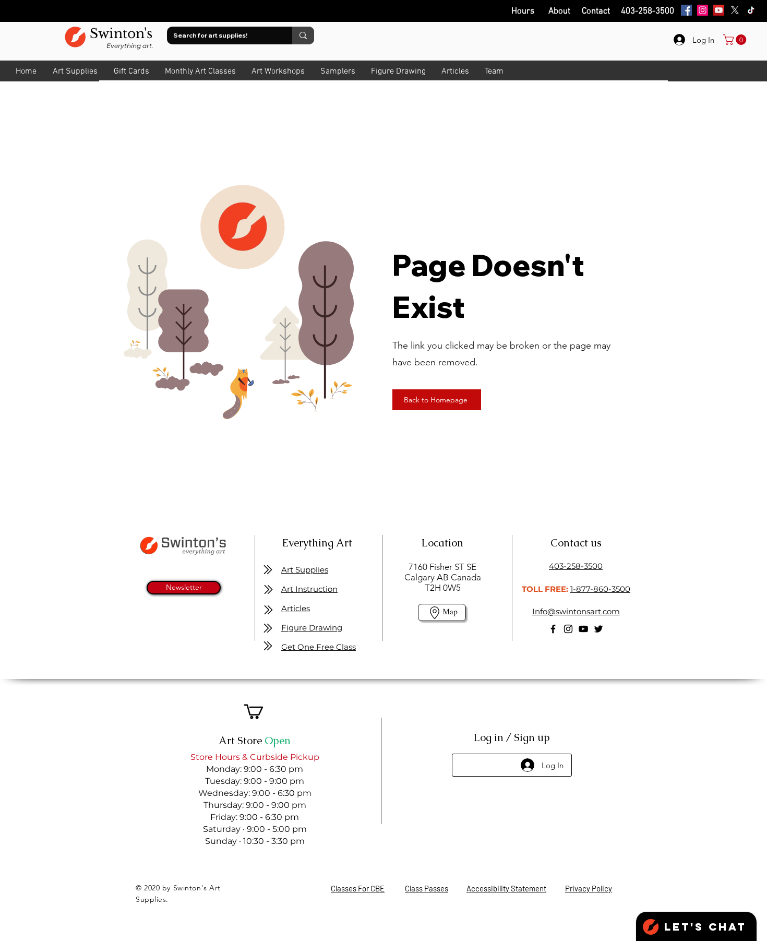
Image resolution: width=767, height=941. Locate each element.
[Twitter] (598, 629)
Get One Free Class (318, 647)
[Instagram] (702, 10)
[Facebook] (686, 10)
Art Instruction (309, 589)
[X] (734, 10)
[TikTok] (751, 10)
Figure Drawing (311, 628)
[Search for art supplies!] (303, 35)
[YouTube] (718, 10)
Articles (295, 608)
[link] (736, 39)
